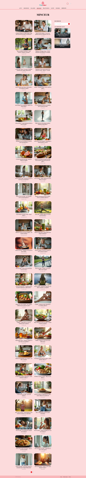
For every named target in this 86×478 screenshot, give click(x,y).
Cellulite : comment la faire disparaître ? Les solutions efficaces (43, 305)
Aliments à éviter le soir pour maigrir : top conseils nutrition (23, 233)
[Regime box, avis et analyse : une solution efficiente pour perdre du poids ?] (23, 297)
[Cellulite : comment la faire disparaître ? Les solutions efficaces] (42, 297)
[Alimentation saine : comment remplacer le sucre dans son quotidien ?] (23, 333)
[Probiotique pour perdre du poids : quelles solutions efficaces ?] (42, 351)
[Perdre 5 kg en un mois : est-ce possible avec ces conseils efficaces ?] (23, 189)
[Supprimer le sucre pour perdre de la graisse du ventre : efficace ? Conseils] (42, 62)
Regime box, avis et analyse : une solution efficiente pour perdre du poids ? (24, 305)
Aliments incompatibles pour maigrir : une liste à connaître (23, 359)
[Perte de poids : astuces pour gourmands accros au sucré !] (23, 261)
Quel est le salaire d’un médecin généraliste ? (62, 46)
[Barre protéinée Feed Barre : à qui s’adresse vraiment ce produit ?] (23, 44)
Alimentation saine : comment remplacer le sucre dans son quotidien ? (23, 341)
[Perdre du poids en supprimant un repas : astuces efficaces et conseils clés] (42, 387)
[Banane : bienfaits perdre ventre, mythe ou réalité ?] (42, 80)
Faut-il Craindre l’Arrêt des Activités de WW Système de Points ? (43, 251)
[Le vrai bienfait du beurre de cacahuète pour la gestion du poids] (42, 98)
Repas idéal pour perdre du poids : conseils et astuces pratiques (42, 323)
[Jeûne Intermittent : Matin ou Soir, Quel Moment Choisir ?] (42, 459)
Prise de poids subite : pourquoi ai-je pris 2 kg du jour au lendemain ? (23, 179)
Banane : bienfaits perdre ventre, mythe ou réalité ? (42, 88)
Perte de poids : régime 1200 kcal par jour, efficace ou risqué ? (42, 179)
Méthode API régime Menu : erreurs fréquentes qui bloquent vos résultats (42, 52)
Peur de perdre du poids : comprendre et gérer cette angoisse (43, 449)
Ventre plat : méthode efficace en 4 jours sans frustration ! (43, 215)
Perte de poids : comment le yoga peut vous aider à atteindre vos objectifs (42, 287)
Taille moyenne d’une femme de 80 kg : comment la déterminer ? (42, 124)
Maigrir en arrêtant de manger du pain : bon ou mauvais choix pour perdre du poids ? (43, 160)
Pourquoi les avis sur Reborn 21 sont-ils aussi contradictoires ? (24, 142)
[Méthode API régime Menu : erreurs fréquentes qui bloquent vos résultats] (42, 44)
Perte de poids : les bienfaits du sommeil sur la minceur (24, 431)
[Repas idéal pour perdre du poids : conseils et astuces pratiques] (42, 315)
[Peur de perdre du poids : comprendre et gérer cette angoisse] (42, 441)
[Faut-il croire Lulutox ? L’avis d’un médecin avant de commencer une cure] (42, 26)
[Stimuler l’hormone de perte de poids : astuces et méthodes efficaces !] (42, 189)
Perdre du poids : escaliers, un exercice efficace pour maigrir (42, 269)
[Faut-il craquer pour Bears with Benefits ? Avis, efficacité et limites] (23, 80)
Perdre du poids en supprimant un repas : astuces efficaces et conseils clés (42, 395)
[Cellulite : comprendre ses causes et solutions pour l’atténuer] (23, 315)
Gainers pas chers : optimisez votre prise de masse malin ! (23, 251)
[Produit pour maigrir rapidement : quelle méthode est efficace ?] (23, 369)
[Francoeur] (43, 3)
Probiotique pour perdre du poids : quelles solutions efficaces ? (42, 359)
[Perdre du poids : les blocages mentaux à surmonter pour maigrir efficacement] (23, 459)
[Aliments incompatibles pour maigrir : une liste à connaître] (23, 351)
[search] (67, 4)
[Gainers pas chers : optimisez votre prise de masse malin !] (23, 243)
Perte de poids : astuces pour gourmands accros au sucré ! (24, 269)
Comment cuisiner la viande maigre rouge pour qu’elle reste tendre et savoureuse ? (24, 34)
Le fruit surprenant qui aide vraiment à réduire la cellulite (24, 160)
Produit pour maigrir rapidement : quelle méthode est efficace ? (24, 377)
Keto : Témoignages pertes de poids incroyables (43, 413)
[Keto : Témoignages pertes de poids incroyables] (42, 405)
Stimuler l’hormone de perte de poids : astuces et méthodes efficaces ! (42, 197)
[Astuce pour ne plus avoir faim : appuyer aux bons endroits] (23, 441)
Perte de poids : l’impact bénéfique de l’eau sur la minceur (42, 431)
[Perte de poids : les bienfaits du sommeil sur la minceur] (23, 423)
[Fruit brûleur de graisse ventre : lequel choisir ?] (23, 207)
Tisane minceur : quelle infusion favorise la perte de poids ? (23, 124)
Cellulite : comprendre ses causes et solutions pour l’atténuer (24, 323)
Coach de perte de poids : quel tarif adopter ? (24, 395)
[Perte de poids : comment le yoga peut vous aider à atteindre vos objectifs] (42, 279)
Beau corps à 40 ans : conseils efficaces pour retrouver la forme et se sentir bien (23, 413)
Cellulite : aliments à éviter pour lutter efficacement (42, 341)
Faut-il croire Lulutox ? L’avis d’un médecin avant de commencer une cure (42, 34)
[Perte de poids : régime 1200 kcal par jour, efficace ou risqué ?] (42, 171)
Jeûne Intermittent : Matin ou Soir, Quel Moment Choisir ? (43, 467)
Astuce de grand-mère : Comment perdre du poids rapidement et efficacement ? (24, 287)
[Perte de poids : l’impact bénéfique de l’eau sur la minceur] (42, 423)
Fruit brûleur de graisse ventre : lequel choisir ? (23, 215)
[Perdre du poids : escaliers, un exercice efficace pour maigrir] (42, 261)
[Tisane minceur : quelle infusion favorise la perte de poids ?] (23, 116)
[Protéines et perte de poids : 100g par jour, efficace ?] (42, 369)
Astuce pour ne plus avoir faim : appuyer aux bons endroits (24, 449)
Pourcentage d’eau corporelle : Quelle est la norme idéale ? (23, 106)
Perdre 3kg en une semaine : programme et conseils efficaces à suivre (42, 142)
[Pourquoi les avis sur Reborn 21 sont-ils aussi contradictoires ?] (23, 134)
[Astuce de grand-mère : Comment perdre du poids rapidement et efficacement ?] (23, 279)
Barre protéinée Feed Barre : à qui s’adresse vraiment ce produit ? (24, 52)
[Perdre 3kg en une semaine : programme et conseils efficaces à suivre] (42, 134)
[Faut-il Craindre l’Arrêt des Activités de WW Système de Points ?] (42, 243)
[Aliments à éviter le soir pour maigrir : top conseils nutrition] (23, 225)
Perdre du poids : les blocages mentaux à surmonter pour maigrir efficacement (24, 467)
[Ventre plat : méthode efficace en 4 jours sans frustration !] (42, 207)
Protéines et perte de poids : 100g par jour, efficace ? (42, 377)
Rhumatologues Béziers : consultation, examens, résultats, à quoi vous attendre (62, 35)
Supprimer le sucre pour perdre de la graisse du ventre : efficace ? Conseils (42, 70)
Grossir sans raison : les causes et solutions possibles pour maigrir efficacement (23, 70)
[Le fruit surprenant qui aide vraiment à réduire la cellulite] (23, 152)
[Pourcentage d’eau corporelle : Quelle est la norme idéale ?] (23, 98)
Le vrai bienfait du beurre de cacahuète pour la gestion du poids (43, 106)
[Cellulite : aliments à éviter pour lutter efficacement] (42, 333)
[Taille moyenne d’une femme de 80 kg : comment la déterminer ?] (42, 116)
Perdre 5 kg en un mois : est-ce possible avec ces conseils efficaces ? (24, 197)
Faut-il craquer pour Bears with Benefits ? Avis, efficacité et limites (23, 88)
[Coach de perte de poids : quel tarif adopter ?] (23, 387)
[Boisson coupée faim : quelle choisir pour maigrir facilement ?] (42, 225)
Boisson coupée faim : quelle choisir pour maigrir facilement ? (43, 233)
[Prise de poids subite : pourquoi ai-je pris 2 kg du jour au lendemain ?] (23, 171)
